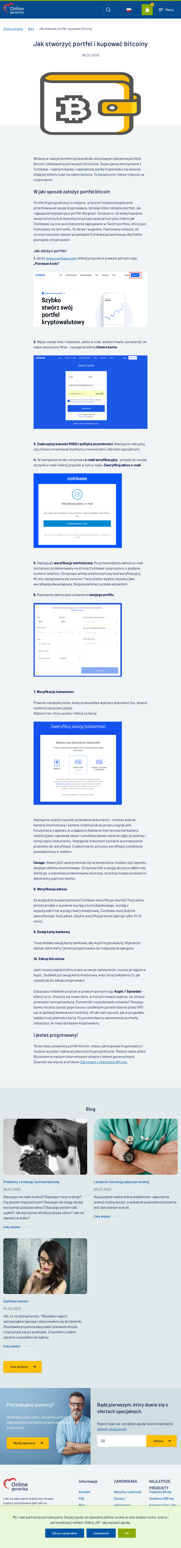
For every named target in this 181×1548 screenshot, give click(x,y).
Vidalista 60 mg (160, 1492)
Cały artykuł (11, 1227)
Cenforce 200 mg (161, 1498)
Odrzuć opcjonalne (64, 1533)
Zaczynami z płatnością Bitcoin (103, 1062)
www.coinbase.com (61, 258)
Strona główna (13, 28)
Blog (31, 28)
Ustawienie (101, 1533)
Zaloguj (158, 1441)
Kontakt (84, 1492)
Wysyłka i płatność (127, 1492)
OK (127, 1533)
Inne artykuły (19, 1367)
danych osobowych (111, 1429)
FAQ (81, 1498)
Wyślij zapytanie (24, 1443)
